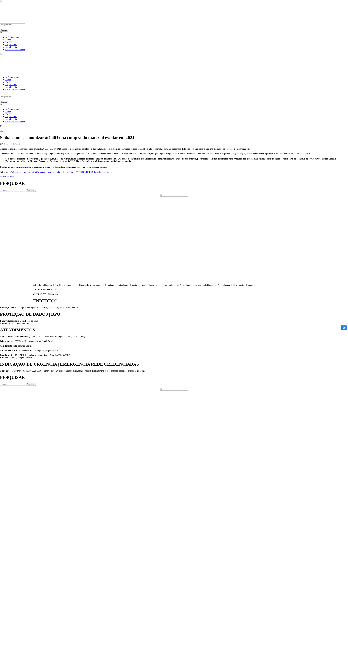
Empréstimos (11, 44)
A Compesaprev (12, 37)
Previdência (10, 42)
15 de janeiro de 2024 (10, 144)
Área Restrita (11, 47)
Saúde (8, 40)
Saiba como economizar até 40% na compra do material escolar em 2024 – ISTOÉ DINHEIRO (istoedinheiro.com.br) (61, 172)
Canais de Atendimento (15, 49)
